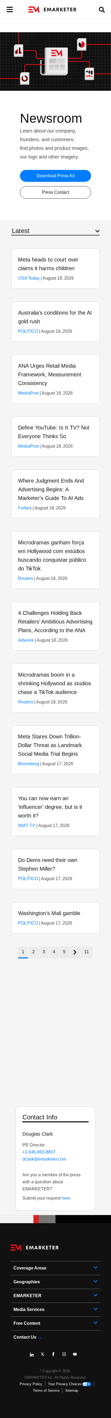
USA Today (29, 278)
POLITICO (28, 331)
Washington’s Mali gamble (49, 913)
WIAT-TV (26, 825)
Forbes (25, 508)
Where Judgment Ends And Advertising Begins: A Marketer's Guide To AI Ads (51, 489)
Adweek (26, 640)
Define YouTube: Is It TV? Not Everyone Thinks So (53, 432)
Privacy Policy (31, 1384)
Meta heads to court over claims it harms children (48, 264)
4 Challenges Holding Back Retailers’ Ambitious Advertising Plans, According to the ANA (55, 621)
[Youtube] (77, 1356)
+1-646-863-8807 (39, 1152)
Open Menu (9, 9)
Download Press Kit (56, 175)
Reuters (25, 578)
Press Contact (55, 192)
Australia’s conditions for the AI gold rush (55, 317)
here (66, 1198)
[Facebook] (55, 1356)
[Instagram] (66, 1356)
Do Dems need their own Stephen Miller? (47, 864)
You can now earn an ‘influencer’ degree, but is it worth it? (50, 807)
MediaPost (28, 393)
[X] (45, 1356)
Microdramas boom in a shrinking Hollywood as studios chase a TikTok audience (54, 683)
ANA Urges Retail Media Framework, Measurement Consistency (49, 374)
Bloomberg (28, 763)
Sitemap (71, 1390)
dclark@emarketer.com (44, 1159)
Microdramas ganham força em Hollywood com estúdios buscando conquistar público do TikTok (52, 555)
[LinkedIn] (34, 1356)
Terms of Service (46, 1390)
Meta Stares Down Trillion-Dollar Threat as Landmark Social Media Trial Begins (50, 745)
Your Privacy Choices (65, 1384)
